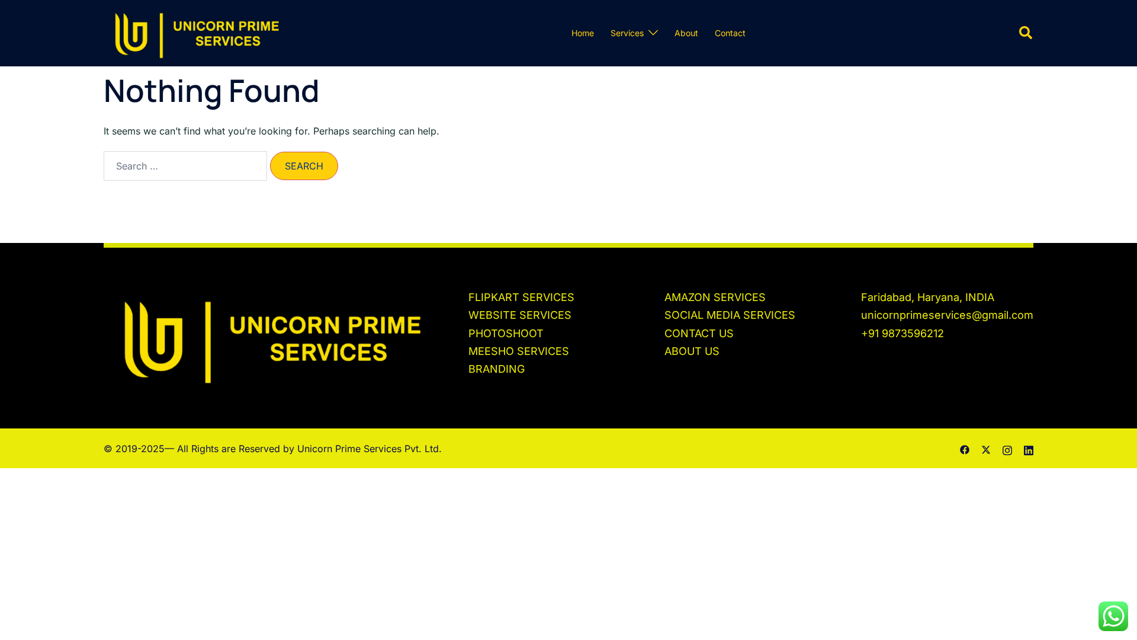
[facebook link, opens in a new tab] (964, 449)
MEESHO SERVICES (518, 351)
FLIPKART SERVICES (521, 297)
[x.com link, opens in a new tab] (986, 449)
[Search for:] (185, 166)
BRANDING (496, 369)
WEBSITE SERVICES (519, 315)
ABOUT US (692, 351)
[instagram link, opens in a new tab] (1007, 449)
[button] (1026, 33)
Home (582, 33)
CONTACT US (699, 333)
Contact (730, 33)
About (686, 33)
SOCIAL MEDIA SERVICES (729, 315)
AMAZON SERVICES (715, 297)
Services (627, 33)
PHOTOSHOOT (506, 333)
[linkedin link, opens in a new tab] (1028, 449)
